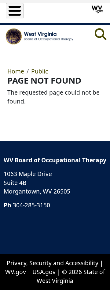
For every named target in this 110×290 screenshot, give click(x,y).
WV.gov (15, 272)
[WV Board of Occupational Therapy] (40, 36)
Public (39, 71)
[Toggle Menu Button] (15, 10)
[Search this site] (100, 36)
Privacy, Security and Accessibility (52, 263)
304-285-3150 (31, 205)
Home (15, 71)
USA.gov (44, 272)
